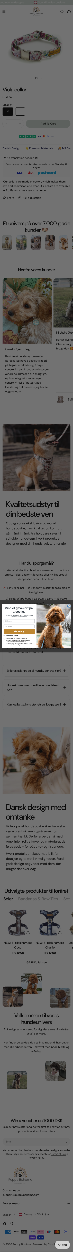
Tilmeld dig (19, 631)
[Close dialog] (68, 605)
